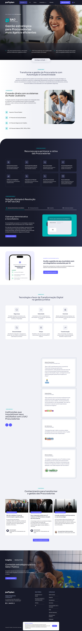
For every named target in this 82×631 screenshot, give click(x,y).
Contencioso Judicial (68, 207)
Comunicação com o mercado (53, 606)
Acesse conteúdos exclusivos (41, 540)
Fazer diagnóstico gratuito (51, 272)
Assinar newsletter (11, 578)
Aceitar (54, 625)
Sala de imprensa (53, 612)
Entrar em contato (11, 236)
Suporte (51, 597)
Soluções (9, 14)
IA (35, 605)
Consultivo (51, 207)
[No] (57, 623)
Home (6, 14)
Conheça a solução (40, 60)
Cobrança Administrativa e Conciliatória (16, 207)
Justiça (13, 14)
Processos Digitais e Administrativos (39, 599)
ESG (50, 609)
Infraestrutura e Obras (38, 595)
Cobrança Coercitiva (34, 207)
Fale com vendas (65, 2)
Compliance (51, 600)
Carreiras (51, 603)
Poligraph (51, 619)
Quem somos (52, 594)
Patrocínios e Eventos (52, 616)
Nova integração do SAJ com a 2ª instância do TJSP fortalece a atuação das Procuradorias (40, 517)
